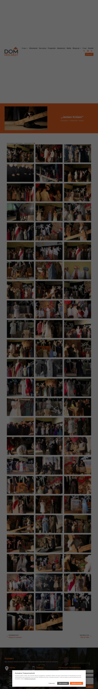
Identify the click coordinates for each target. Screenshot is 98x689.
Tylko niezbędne (63, 683)
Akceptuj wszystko (76, 683)
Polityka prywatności (29, 678)
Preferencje (52, 683)
